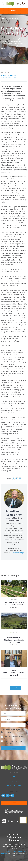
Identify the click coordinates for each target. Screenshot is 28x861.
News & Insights (12, 18)
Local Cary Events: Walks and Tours (13, 738)
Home (3, 18)
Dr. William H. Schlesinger (14, 513)
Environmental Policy (8, 78)
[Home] (16, 6)
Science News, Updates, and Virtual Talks (13, 742)
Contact (14, 781)
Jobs (14, 777)
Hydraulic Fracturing (8, 75)
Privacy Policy (7, 851)
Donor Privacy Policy (14, 785)
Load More (15, 688)
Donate (14, 10)
